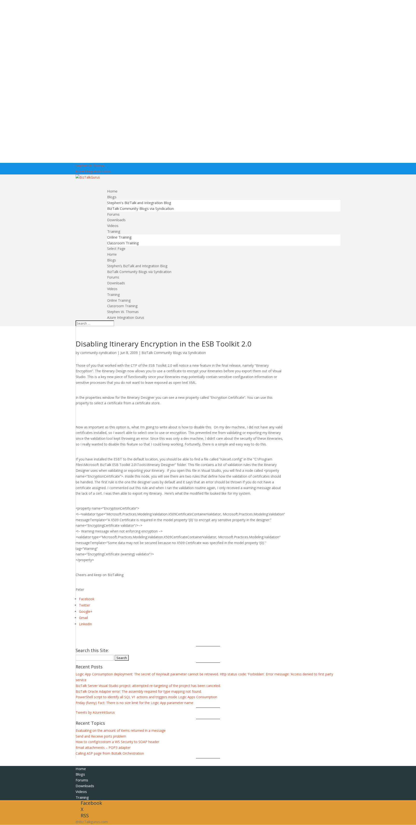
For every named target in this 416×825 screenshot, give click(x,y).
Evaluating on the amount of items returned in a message (121, 730)
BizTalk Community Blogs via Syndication (140, 208)
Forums (113, 277)
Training (113, 294)
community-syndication (98, 352)
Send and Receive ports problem (101, 736)
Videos (112, 288)
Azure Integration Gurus (93, 171)
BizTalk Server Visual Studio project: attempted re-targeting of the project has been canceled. (148, 685)
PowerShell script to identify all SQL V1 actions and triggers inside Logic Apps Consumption (146, 697)
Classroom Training (123, 242)
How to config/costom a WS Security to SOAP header (117, 741)
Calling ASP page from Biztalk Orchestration (110, 753)
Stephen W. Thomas (90, 165)
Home (112, 254)
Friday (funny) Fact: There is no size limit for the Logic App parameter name (134, 702)
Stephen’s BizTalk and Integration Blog (139, 202)
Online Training (119, 237)
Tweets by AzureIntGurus (95, 712)
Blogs (111, 260)
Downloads (116, 283)
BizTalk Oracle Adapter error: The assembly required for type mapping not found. (139, 691)
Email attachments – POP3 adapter (103, 747)
